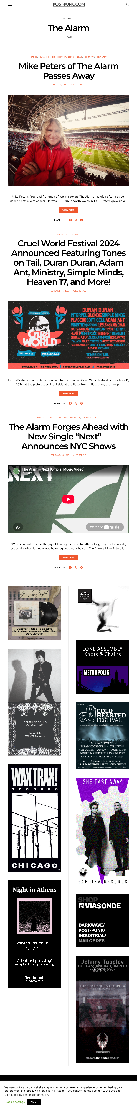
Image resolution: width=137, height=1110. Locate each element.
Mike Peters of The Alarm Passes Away (68, 71)
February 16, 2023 (60, 455)
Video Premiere (91, 418)
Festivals (75, 234)
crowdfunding (65, 57)
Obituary (89, 57)
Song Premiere (72, 418)
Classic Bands (47, 57)
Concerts (62, 234)
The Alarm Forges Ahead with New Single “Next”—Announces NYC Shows (68, 436)
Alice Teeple (77, 85)
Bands (34, 57)
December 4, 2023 (60, 291)
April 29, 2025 (60, 85)
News (79, 57)
